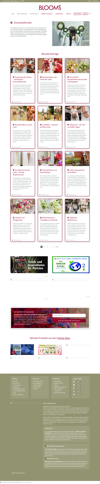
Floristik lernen (59, 13)
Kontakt (89, 1)
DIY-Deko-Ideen (34, 13)
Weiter (57, 247)
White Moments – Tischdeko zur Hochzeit (50, 220)
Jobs (14, 392)
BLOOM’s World (58, 383)
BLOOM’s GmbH (38, 381)
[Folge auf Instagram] (74, 381)
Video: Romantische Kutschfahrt (77, 173)
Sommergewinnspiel (19, 391)
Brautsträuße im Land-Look (23, 127)
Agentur (85, 13)
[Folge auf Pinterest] (74, 388)
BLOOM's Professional (8, 482)
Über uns (68, 13)
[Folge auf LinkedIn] (74, 394)
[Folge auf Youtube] (74, 385)
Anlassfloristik (18, 482)
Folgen (78, 381)
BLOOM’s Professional (46, 13)
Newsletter (16, 387)
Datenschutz (16, 385)
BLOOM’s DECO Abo (59, 392)
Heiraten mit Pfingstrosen (23, 220)
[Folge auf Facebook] (74, 391)
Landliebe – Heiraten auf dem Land (50, 127)
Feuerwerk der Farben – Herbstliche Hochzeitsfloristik (23, 80)
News (13, 13)
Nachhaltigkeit (38, 385)
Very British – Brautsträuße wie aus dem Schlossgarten (77, 80)
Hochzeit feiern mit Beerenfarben (50, 173)
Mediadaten (37, 387)
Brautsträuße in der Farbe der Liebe (50, 80)
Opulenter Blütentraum (77, 220)
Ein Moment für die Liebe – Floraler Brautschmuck (23, 173)
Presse (36, 389)
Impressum (16, 383)
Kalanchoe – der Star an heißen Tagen (77, 127)
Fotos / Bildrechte (18, 394)
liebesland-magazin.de (60, 387)
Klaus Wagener (38, 383)
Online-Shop (95, 1)
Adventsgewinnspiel (19, 389)
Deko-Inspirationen (22, 13)
